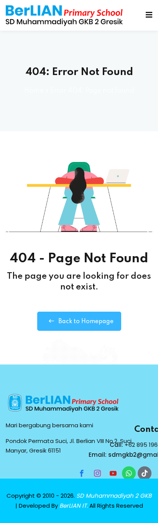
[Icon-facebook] (82, 473)
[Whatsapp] (129, 473)
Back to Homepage (86, 322)
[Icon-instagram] (97, 473)
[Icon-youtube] (113, 473)
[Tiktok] (144, 473)
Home (34, 90)
